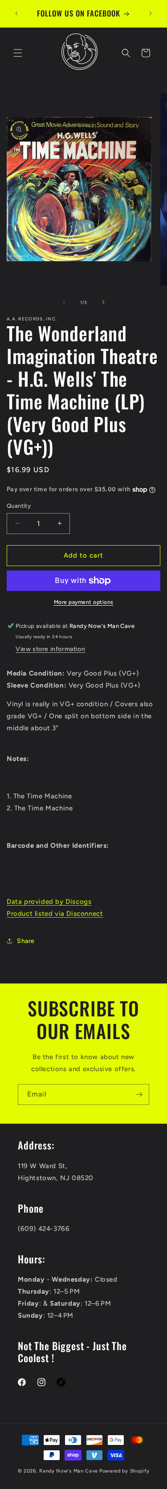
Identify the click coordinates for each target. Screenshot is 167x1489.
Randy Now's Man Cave (68, 1471)
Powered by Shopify (124, 1471)
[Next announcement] (150, 13)
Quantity (19, 505)
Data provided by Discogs (49, 902)
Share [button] (26, 941)
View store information (50, 649)
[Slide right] (103, 302)
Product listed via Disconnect (55, 914)
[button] (18, 53)
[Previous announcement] (16, 13)
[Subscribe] (139, 1094)
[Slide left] (64, 302)
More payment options (84, 602)
